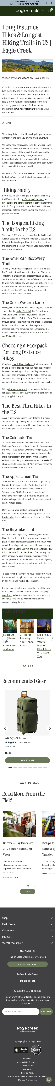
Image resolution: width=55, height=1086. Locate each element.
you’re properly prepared (33, 199)
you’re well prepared (11, 598)
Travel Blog (26, 665)
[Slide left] (21, 886)
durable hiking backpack (23, 364)
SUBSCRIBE (46, 1011)
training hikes (8, 517)
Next (50, 638)
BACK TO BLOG (29, 782)
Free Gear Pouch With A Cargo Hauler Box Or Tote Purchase (24, 3)
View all (27, 891)
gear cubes (46, 375)
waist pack (21, 378)
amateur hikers (27, 552)
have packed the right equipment (17, 203)
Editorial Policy (27, 1073)
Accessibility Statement (27, 1062)
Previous (5, 638)
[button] (49, 11)
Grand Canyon (22, 549)
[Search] (43, 11)
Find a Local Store (27, 964)
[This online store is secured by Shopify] (21, 1053)
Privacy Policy (28, 1069)
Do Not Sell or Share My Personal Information (27, 1076)
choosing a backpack (17, 389)
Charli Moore (21, 77)
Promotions (28, 1059)
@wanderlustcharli (24, 108)
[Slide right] (34, 886)
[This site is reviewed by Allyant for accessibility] (36, 1055)
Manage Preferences (27, 1080)
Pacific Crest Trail (23, 311)
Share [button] (8, 123)
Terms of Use (27, 1066)
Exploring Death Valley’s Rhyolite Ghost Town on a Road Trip (44, 645)
